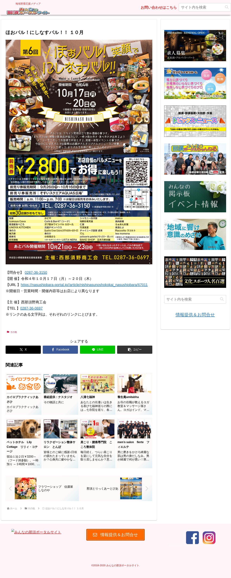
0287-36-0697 (31, 308)
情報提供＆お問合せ (195, 314)
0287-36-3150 (36, 272)
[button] (226, 7)
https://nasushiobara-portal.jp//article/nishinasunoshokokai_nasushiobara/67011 (84, 285)
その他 (13, 332)
